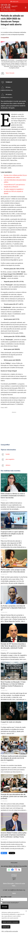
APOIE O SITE (15, 1)
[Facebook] (12, 870)
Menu (25, 7)
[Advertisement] (14, 428)
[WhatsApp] (9, 870)
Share (4, 853)
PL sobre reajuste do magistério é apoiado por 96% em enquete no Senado (13, 191)
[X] (19, 870)
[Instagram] (16, 870)
